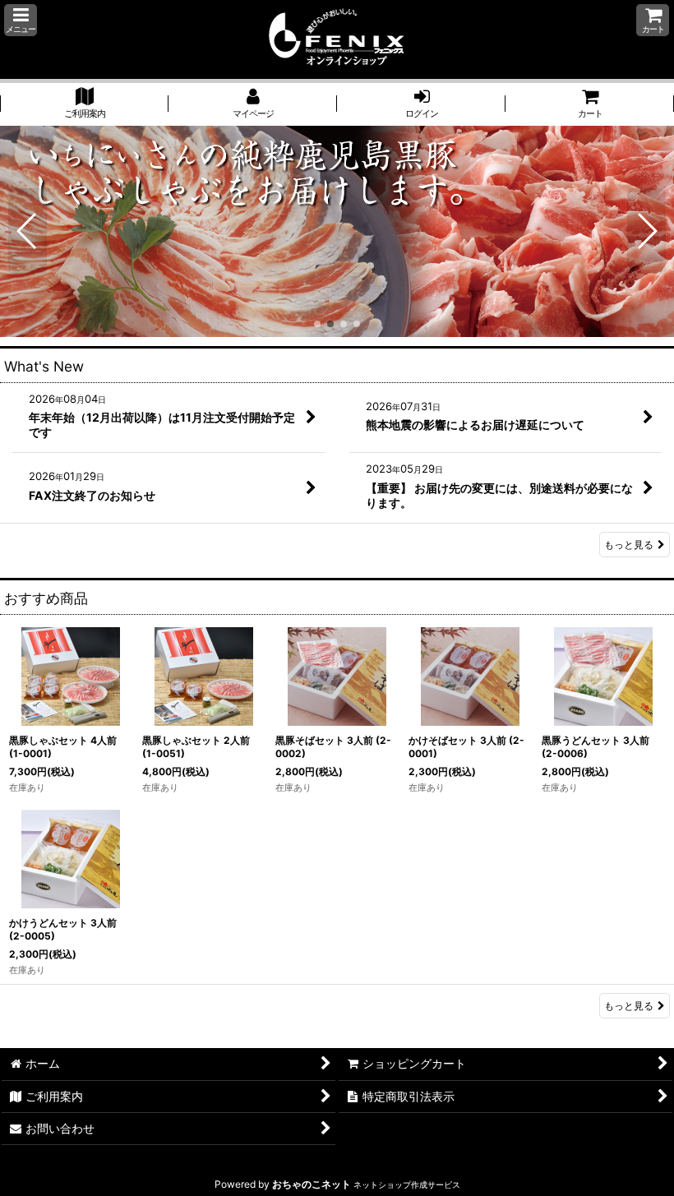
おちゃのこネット (311, 1184)
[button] (20, 20)
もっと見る (628, 544)
